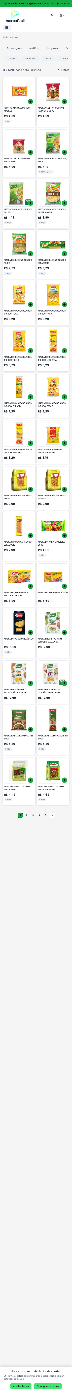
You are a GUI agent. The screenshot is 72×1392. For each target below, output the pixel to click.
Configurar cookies (48, 1386)
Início (5, 37)
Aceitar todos (21, 1386)
